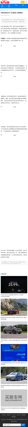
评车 (23, 5)
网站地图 (14, 416)
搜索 (23, 424)
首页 (2, 5)
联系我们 (9, 414)
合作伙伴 (19, 414)
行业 (2, 6)
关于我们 (4, 414)
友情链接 (23, 414)
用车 (9, 6)
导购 (16, 5)
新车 (9, 5)
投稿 (23, 1)
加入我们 (14, 414)
